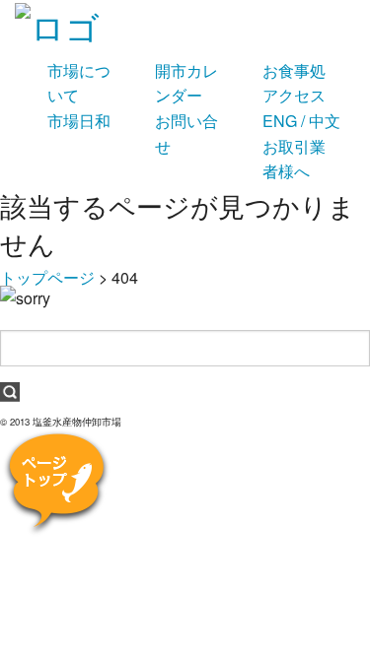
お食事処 (294, 70)
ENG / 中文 (301, 120)
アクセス (294, 95)
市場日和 (79, 120)
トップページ (47, 277)
